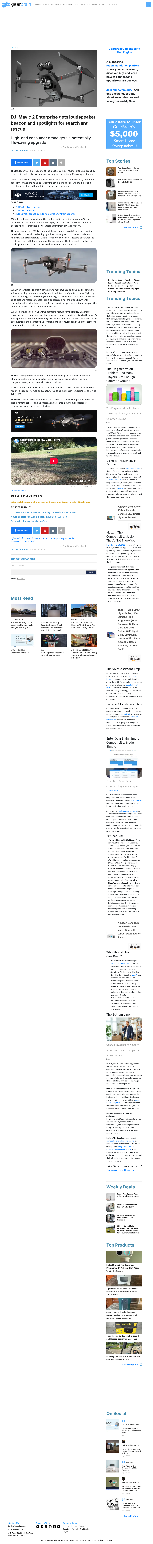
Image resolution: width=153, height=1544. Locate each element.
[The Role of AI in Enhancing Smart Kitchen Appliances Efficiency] (84, 640)
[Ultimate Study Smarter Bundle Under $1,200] (110, 1207)
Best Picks (55, 4)
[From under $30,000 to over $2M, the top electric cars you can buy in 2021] (23, 610)
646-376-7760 (17, 1530)
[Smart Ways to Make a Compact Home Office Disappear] (112, 1466)
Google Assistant (124, 1146)
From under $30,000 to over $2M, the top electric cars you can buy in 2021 (22, 625)
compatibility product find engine (120, 1141)
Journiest (67, 1529)
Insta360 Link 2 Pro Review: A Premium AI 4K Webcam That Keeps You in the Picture (122, 1267)
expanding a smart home (121, 963)
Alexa (120, 488)
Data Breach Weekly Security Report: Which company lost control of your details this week (52, 626)
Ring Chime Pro (118, 292)
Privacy (101, 1540)
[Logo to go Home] (17, 4)
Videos (102, 4)
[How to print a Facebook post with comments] (53, 640)
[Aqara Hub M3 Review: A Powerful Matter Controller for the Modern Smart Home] (111, 195)
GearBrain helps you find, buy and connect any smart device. (131, 1431)
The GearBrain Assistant (127, 811)
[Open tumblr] (54, 1526)
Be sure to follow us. (120, 1170)
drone (27, 538)
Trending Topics (123, 271)
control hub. (125, 714)
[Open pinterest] (46, 1526)
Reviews (67, 4)
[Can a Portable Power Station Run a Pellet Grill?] (111, 183)
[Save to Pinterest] (45, 162)
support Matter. (132, 570)
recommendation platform (123, 65)
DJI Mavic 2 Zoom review (28, 207)
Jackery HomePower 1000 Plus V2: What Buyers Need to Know (131, 1451)
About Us (111, 4)
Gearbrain (129, 1462)
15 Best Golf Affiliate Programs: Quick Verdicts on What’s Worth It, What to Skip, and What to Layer (128, 1229)
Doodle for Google (115, 280)
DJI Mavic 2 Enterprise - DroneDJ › (29, 521)
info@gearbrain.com (19, 1526)
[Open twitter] (37, 1526)
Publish (91, 572)
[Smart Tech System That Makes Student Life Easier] (110, 1197)
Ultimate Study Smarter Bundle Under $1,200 (127, 1205)
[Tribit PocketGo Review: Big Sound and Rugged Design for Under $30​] (124, 1327)
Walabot (129, 280)
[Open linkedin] (58, 1526)
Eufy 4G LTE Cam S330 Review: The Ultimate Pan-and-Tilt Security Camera (83, 625)
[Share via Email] (53, 162)
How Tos (85, 4)
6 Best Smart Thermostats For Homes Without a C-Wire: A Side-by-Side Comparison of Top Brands (130, 218)
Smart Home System (123, 283)
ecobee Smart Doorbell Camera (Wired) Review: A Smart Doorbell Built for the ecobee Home (121, 1315)
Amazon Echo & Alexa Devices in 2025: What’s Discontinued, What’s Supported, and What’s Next (130, 206)
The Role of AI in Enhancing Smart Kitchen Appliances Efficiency (84, 655)
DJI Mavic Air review (25, 210)
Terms (109, 1540)
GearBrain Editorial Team (130, 1425)
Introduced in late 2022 (115, 545)
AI (118, 868)
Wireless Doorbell (123, 289)
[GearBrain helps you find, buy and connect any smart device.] (112, 1425)
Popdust (66, 1526)
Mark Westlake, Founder (130, 1445)
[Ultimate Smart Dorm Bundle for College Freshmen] (110, 1218)
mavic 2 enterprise (51, 538)
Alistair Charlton (19, 150)
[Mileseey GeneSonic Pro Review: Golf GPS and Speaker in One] (124, 1348)
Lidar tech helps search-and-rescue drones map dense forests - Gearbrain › (50, 501)
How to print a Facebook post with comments (52, 654)
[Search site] (148, 4)
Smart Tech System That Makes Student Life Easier (128, 1195)
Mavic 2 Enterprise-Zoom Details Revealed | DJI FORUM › (41, 516)
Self (43, 619)
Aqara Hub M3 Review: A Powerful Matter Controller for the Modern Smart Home (129, 193)
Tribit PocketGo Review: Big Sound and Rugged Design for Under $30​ (122, 1337)
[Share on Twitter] (36, 162)
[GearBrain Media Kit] (23, 640)
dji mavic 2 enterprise (23, 541)
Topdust (74, 1526)
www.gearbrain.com (112, 790)
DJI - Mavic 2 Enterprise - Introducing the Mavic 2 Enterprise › (43, 512)
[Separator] (61, 162)
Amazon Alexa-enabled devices (118, 1149)
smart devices (136, 800)
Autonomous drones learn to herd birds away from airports (45, 213)
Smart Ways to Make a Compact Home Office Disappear (129, 1468)
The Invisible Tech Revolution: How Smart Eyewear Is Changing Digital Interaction (132, 1505)
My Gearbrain (41, 4)
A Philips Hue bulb (113, 479)
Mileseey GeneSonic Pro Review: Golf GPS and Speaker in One (123, 1358)
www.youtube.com (18, 490)
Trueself (82, 1526)
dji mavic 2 (17, 538)
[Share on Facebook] (21, 162)
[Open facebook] (42, 1526)
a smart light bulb (133, 468)
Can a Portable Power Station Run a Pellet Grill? (130, 180)
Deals (76, 4)
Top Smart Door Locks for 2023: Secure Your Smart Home (128, 170)
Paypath (75, 1529)
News (94, 4)
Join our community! (119, 89)
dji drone (36, 538)
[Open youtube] (50, 1526)
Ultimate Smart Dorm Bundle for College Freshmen (126, 1217)
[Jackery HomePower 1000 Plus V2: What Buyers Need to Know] (112, 1446)
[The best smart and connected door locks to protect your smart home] (111, 171)
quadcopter (68, 538)
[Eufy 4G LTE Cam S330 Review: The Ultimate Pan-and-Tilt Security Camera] (84, 610)
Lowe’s (134, 975)
